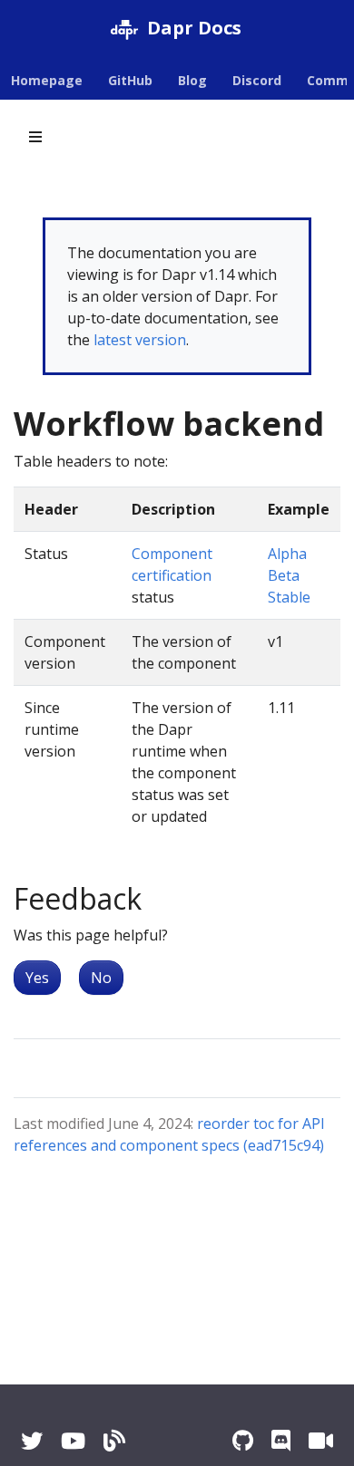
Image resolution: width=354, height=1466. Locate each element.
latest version (139, 340)
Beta (284, 575)
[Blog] (114, 1440)
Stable (289, 597)
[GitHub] (242, 1440)
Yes (37, 978)
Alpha (287, 554)
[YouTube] (73, 1440)
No (101, 978)
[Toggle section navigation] (35, 137)
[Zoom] (321, 1440)
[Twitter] (32, 1440)
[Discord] (280, 1440)
